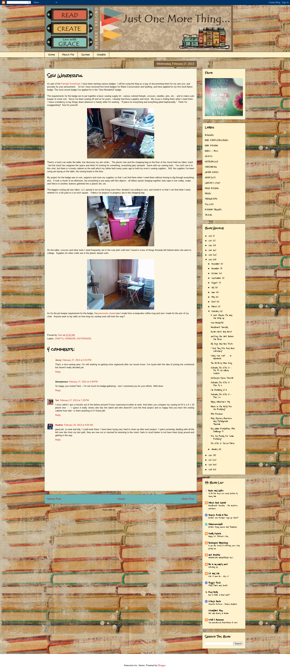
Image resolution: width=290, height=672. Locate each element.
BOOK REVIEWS (211, 145)
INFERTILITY (210, 177)
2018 (211, 236)
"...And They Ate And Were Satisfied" (223, 350)
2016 (211, 245)
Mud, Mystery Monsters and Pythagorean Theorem (221, 421)
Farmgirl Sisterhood (70, 83)
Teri (57, 400)
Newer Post (54, 498)
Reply (58, 372)
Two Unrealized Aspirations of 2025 (223, 622)
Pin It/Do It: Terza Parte (223, 443)
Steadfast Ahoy (215, 610)
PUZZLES (209, 204)
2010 (211, 464)
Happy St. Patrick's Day (218, 536)
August (215, 282)
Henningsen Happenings (218, 542)
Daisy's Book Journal (217, 502)
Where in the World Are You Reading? (221, 408)
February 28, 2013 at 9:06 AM (78, 425)
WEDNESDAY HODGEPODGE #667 (220, 557)
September (216, 278)
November (215, 268)
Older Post (188, 498)
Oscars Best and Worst (221, 331)
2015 (211, 250)
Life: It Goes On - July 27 (218, 576)
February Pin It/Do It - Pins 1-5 (221, 396)
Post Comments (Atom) (127, 510)
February (215, 311)
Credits (101, 54)
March (214, 306)
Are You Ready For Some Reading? (222, 437)
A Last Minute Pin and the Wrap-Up (221, 317)
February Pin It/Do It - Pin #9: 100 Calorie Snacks (221, 370)
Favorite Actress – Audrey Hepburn (222, 604)
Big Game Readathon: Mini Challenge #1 (223, 430)
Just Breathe (214, 554)
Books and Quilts (216, 490)
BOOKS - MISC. (211, 151)
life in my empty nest (218, 564)
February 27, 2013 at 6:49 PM (83, 381)
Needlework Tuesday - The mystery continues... (222, 507)
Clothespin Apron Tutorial (222, 378)
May (213, 297)
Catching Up (213, 567)
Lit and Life (214, 573)
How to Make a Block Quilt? (219, 594)
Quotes (85, 54)
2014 (211, 255)
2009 (211, 469)
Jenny (58, 360)
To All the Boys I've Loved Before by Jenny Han (223, 495)
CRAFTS (59, 338)
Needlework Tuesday (219, 327)
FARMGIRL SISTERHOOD (78, 338)
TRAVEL (208, 215)
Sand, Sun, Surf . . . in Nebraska (221, 357)
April (213, 301)
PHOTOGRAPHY (211, 199)
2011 (210, 460)
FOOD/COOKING (211, 167)
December (216, 263)
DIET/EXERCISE (211, 161)
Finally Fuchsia (214, 533)
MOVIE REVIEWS (212, 188)
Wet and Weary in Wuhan (218, 613)
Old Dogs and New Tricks (222, 343)
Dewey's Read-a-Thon (218, 515)
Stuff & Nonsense (216, 619)
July (213, 287)
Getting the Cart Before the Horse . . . (222, 338)
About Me (68, 54)
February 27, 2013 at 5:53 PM (76, 360)
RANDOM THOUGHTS (213, 209)
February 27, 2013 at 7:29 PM (74, 400)
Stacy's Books (214, 601)
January (215, 449)
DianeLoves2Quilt (215, 524)
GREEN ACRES (212, 172)
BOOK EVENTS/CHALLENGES (216, 140)
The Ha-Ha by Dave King (221, 363)
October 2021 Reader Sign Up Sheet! (223, 517)
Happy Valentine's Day (220, 401)
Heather (59, 425)
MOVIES (208, 193)
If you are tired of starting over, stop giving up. (224, 547)
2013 (211, 259)
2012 (211, 455)
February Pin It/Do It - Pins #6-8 (221, 384)
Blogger (161, 665)
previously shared (107, 313)
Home (51, 54)
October (215, 273)
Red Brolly (213, 592)
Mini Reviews (217, 413)
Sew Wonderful (217, 322)
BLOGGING (209, 135)
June (213, 292)
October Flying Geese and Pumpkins (222, 526)
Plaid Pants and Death (217, 585)
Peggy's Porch (214, 582)
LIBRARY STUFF (212, 183)
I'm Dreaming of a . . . (221, 389)
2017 (211, 240)
